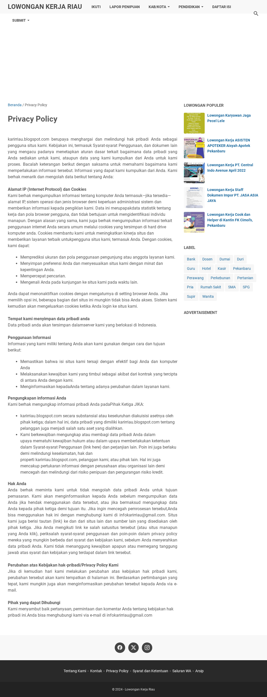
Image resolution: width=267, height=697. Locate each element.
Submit (19, 20)
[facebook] (120, 647)
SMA (232, 287)
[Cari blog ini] (256, 13)
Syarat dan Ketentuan (150, 671)
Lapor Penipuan (125, 7)
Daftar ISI (221, 7)
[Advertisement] (133, 57)
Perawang (195, 278)
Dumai (225, 259)
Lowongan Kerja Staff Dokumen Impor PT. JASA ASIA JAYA (232, 195)
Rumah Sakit (211, 287)
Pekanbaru (242, 268)
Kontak (96, 671)
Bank (191, 259)
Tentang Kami (75, 671)
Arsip (199, 671)
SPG (246, 287)
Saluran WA (181, 671)
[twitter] (133, 647)
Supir (191, 296)
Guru (191, 268)
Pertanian (245, 278)
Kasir (222, 268)
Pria (190, 287)
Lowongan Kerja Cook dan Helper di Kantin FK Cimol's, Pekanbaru (230, 220)
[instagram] (147, 647)
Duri (240, 259)
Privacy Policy (117, 671)
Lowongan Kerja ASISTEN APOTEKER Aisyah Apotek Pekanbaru (228, 145)
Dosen (207, 259)
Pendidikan (189, 7)
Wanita (208, 296)
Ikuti (96, 7)
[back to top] (256, 685)
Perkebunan (220, 278)
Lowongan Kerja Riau (45, 6)
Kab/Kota (157, 7)
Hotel (206, 268)
